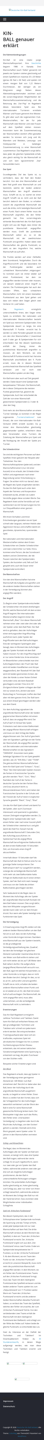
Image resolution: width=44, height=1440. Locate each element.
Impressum (8, 1401)
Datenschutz (9, 1406)
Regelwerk (22, 309)
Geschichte (36, 63)
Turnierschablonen (25, 417)
